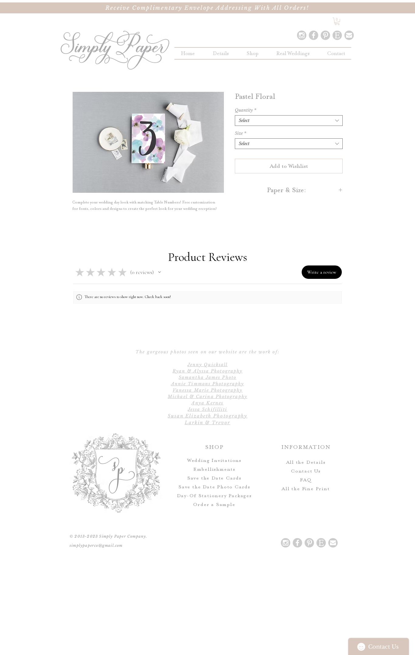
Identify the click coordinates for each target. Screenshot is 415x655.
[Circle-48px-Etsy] (337, 35)
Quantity (245, 110)
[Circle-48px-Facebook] (313, 35)
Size (240, 133)
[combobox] (289, 120)
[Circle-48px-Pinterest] (325, 35)
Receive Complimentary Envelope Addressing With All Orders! (207, 8)
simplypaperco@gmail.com (96, 545)
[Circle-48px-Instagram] (302, 35)
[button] (252, 53)
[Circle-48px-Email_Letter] (349, 35)
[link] (337, 21)
